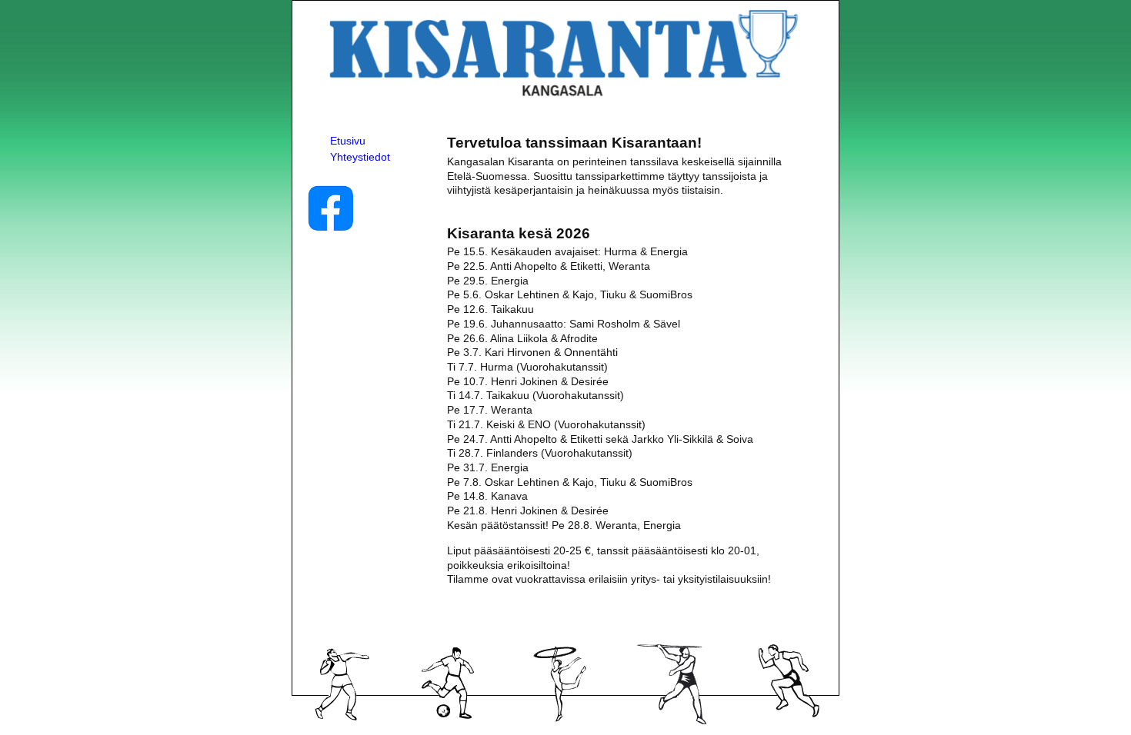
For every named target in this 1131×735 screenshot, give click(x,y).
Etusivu (347, 141)
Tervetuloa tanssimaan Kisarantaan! (574, 143)
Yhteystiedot (360, 157)
